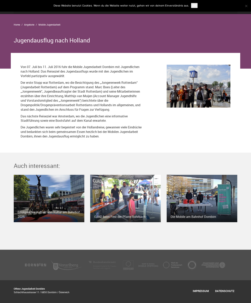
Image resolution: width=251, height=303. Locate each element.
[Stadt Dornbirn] (36, 264)
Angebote (29, 24)
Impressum (201, 291)
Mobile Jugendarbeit (49, 24)
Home (17, 24)
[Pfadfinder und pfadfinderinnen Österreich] (213, 264)
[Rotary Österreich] (192, 264)
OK (194, 5)
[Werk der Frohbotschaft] (173, 264)
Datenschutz (224, 291)
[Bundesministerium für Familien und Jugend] (103, 264)
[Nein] (246, 6)
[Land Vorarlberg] (67, 264)
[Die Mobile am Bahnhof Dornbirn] (202, 198)
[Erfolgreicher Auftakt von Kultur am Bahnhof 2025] (49, 198)
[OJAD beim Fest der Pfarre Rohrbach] (125, 198)
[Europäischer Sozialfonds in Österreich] (128, 264)
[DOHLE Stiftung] (148, 264)
